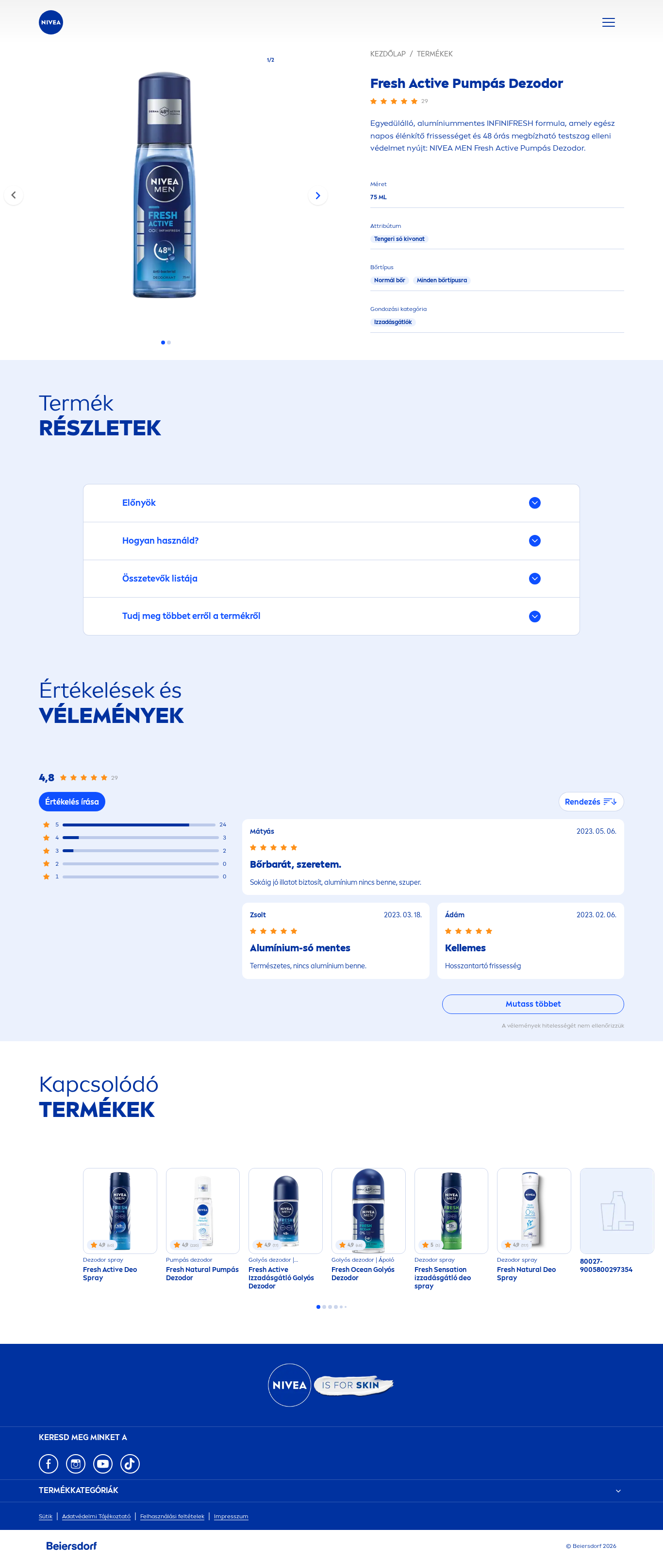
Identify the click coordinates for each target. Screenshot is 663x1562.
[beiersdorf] (72, 1546)
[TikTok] (130, 1464)
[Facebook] (48, 1464)
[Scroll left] (13, 195)
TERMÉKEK (435, 54)
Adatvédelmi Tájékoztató (96, 1516)
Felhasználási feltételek (172, 1516)
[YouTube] (103, 1464)
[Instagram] (75, 1464)
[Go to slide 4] (336, 1307)
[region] (166, 188)
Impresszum (231, 1516)
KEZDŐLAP (388, 54)
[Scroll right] (318, 195)
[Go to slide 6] (346, 1307)
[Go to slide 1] (163, 342)
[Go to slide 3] (330, 1307)
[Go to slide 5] (341, 1306)
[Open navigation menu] (608, 22)
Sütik (45, 1516)
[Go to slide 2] (169, 342)
